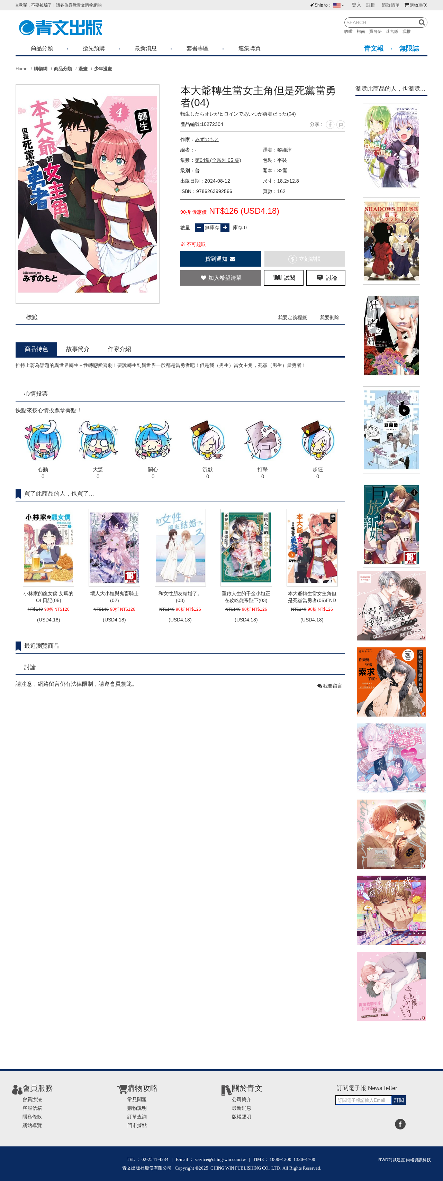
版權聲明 (241, 1116)
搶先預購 (94, 48)
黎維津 (284, 150)
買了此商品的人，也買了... (59, 493)
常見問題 (137, 1099)
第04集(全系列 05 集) (218, 160)
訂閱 (399, 1100)
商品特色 (36, 349)
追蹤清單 (391, 5)
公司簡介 (241, 1099)
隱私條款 (32, 1116)
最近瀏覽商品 (42, 646)
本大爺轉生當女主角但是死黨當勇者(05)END (312, 597)
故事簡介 (78, 349)
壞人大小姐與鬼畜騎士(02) (114, 597)
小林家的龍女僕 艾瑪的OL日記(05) (48, 597)
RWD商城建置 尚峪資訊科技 (404, 1159)
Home (21, 68)
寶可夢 (377, 31)
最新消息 (146, 48)
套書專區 (198, 48)
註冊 (370, 5)
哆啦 (350, 31)
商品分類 (42, 48)
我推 (409, 31)
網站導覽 (32, 1125)
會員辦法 (32, 1099)
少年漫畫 (103, 68)
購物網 (40, 68)
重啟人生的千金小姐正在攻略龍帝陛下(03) (246, 597)
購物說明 (137, 1108)
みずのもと (207, 139)
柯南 (363, 31)
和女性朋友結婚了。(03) (180, 597)
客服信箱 (32, 1108)
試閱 (289, 278)
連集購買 (249, 48)
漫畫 (83, 68)
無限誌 (409, 48)
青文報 (374, 48)
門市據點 (137, 1125)
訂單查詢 (137, 1116)
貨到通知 (217, 259)
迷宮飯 (394, 31)
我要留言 (332, 686)
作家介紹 (119, 349)
